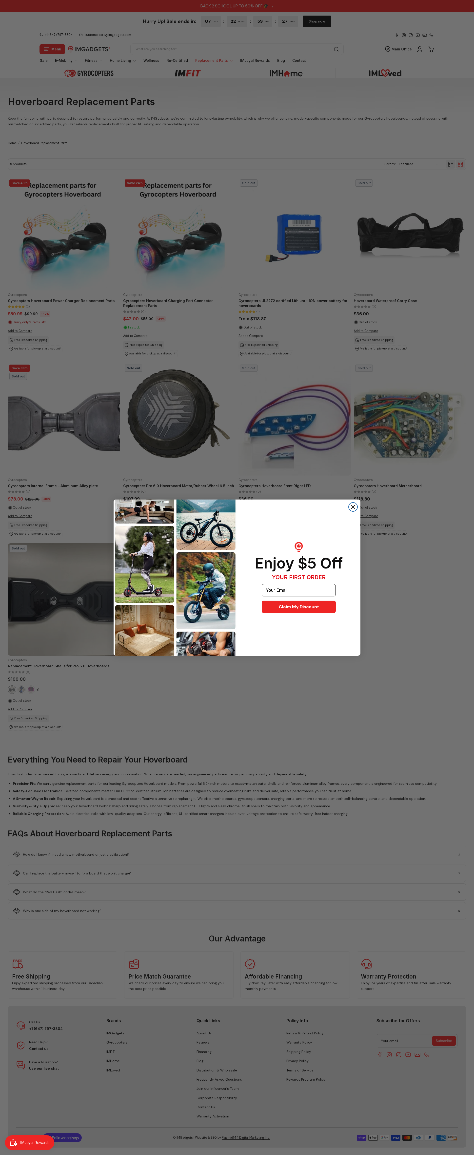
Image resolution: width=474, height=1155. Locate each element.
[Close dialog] (353, 506)
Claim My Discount (299, 607)
